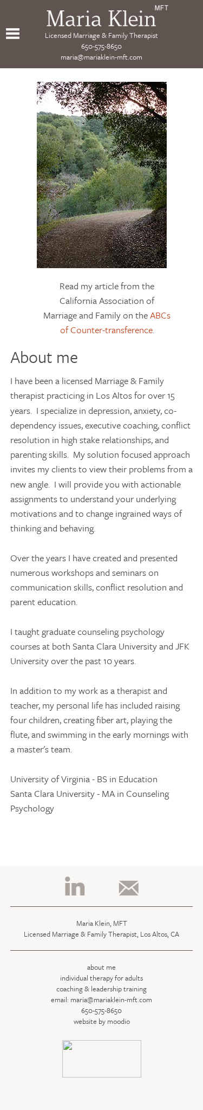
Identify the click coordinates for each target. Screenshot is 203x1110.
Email (128, 886)
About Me (101, 967)
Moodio (118, 1021)
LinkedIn (75, 886)
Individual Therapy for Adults (101, 977)
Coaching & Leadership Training (101, 988)
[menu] (13, 33)
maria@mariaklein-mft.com (101, 56)
